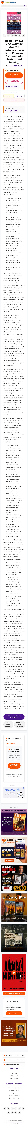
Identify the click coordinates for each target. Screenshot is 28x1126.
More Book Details (12, 86)
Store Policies (14, 1078)
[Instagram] (4, 1108)
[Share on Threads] (12, 35)
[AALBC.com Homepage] (8, 2)
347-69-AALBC (14, 1098)
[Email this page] (23, 35)
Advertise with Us (14, 1090)
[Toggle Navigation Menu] (25, 2)
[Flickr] (19, 1112)
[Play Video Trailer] (14, 972)
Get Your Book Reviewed (19, 724)
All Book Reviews (8, 724)
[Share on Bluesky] (15, 35)
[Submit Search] (25, 6)
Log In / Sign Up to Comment (14, 766)
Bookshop (15, 100)
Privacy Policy (14, 1075)
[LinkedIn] (12, 1112)
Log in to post (11, 743)
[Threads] (19, 1108)
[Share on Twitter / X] (19, 35)
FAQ (14, 1093)
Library (20, 96)
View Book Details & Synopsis (14, 716)
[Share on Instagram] (8, 35)
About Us (14, 1073)
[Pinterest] (15, 1112)
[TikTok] (8, 1112)
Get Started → (14, 1013)
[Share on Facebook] (4, 35)
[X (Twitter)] (15, 1108)
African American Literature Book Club (14, 1122)
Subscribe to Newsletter (14, 1088)
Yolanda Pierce (15, 65)
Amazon (9, 96)
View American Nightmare (15, 993)
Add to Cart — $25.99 (14, 75)
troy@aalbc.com (15, 1095)
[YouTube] (8, 1108)
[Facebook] (12, 1108)
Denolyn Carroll (11, 111)
